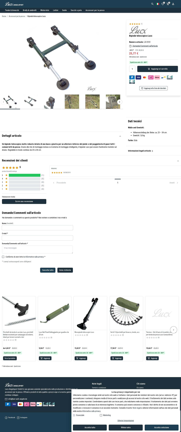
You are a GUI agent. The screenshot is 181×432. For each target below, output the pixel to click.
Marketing (107, 415)
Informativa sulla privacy (34, 257)
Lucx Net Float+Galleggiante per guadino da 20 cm (54, 333)
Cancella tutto (47, 270)
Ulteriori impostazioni (126, 420)
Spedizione (143, 57)
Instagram (23, 417)
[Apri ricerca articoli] (152, 3)
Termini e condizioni (99, 388)
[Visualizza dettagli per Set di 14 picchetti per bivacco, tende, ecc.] (126, 313)
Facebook (12, 417)
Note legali (137, 408)
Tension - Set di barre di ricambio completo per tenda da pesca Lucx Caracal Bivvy (161, 333)
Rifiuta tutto (126, 427)
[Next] (119, 101)
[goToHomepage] (45, 385)
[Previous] (3, 101)
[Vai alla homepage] (17, 4)
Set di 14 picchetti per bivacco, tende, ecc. (125, 332)
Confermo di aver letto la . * (25, 257)
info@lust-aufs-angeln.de (17, 399)
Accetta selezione (161, 427)
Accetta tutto (90, 427)
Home (4, 16)
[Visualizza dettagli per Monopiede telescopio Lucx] (90, 313)
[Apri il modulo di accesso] (173, 3)
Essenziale (80, 415)
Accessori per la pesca (17, 16)
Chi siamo (140, 388)
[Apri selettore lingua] (157, 4)
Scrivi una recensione (24, 201)
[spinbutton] (132, 69)
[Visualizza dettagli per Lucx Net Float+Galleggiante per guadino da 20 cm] (55, 313)
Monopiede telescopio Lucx (84, 332)
